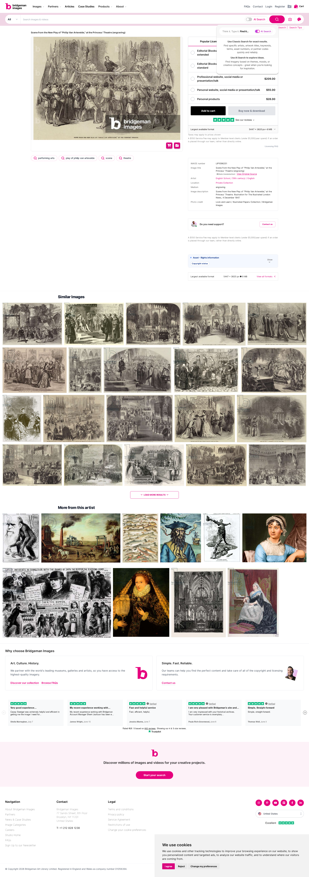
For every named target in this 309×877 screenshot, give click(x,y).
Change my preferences (204, 866)
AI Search (259, 19)
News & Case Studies (18, 819)
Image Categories (15, 824)
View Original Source (247, 174)
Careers (9, 829)
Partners (10, 814)
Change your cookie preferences (127, 829)
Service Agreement (119, 819)
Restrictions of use (119, 824)
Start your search (154, 775)
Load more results (154, 495)
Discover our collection (24, 682)
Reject (181, 866)
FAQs (8, 840)
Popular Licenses (210, 41)
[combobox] (153, 19)
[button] (233, 261)
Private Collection (224, 183)
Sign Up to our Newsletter (20, 845)
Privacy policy (116, 814)
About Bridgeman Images (20, 809)
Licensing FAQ (271, 146)
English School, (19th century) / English (235, 178)
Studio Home (13, 835)
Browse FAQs (50, 682)
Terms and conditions (121, 809)
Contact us (267, 224)
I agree (168, 866)
